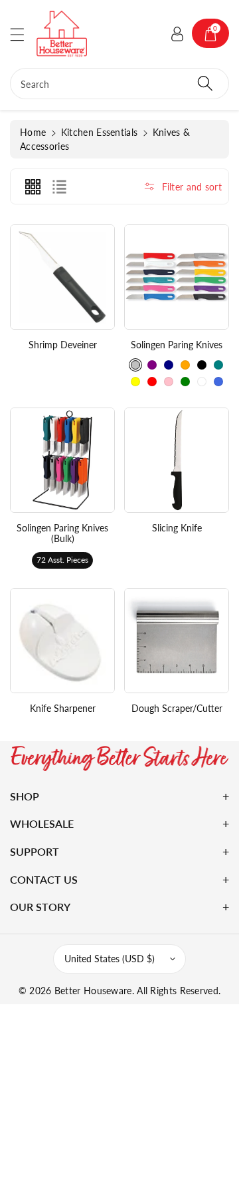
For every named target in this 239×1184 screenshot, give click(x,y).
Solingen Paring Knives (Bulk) (62, 533)
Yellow (135, 381)
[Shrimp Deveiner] (62, 277)
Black (201, 365)
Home (33, 132)
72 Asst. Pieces (62, 560)
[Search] (205, 84)
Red (152, 381)
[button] (23, 34)
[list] (59, 186)
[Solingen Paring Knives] (176, 277)
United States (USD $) (109, 958)
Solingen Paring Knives (176, 344)
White (201, 381)
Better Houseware (93, 990)
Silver (135, 365)
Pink (168, 381)
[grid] (32, 186)
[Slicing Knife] (176, 460)
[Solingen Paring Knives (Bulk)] (62, 460)
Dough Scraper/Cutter (176, 708)
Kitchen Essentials (99, 132)
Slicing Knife (177, 527)
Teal (218, 365)
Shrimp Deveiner (63, 344)
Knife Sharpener (63, 708)
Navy (168, 365)
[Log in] (177, 33)
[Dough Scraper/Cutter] (176, 641)
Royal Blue (218, 381)
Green (185, 381)
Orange (185, 365)
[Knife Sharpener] (62, 641)
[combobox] (119, 84)
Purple (152, 365)
